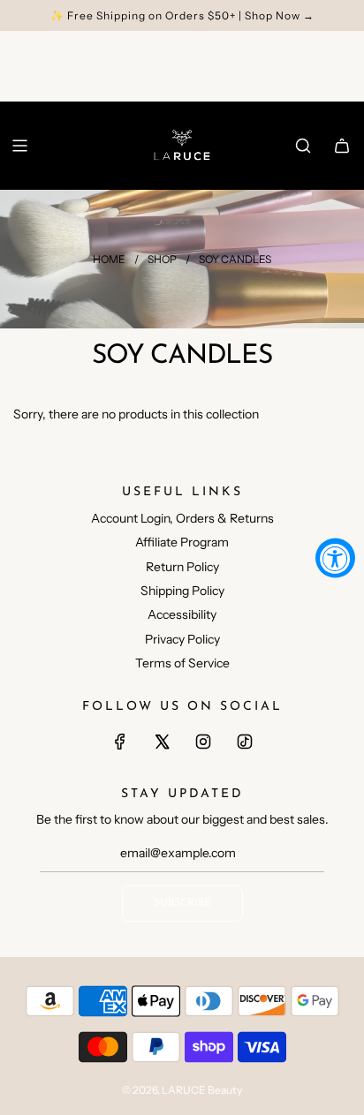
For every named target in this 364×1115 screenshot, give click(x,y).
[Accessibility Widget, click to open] (335, 557)
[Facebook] (120, 741)
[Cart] (341, 145)
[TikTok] (244, 741)
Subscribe (182, 903)
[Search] (303, 145)
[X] (161, 741)
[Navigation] (19, 145)
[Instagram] (203, 741)
